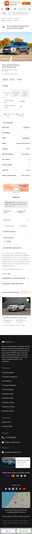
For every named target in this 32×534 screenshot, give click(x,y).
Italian (21, 523)
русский (25, 521)
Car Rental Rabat (7, 398)
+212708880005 (10, 437)
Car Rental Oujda (7, 394)
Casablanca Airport (8, 407)
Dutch (20, 521)
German (26, 523)
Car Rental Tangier (8, 402)
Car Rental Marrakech (9, 385)
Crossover (26, 127)
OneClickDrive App (15, 2)
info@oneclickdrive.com (12, 442)
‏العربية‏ (10, 521)
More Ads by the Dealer (7, 211)
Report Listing (9, 226)
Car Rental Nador (7, 389)
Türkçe (5, 523)
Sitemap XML (6, 422)
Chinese (15, 523)
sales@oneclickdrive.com (13, 452)
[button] (2, 9)
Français (15, 521)
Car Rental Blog (7, 426)
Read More (5, 273)
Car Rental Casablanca (9, 377)
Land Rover (26, 138)
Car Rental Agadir (8, 372)
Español (10, 523)
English (5, 521)
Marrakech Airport (8, 411)
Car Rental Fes (7, 381)
